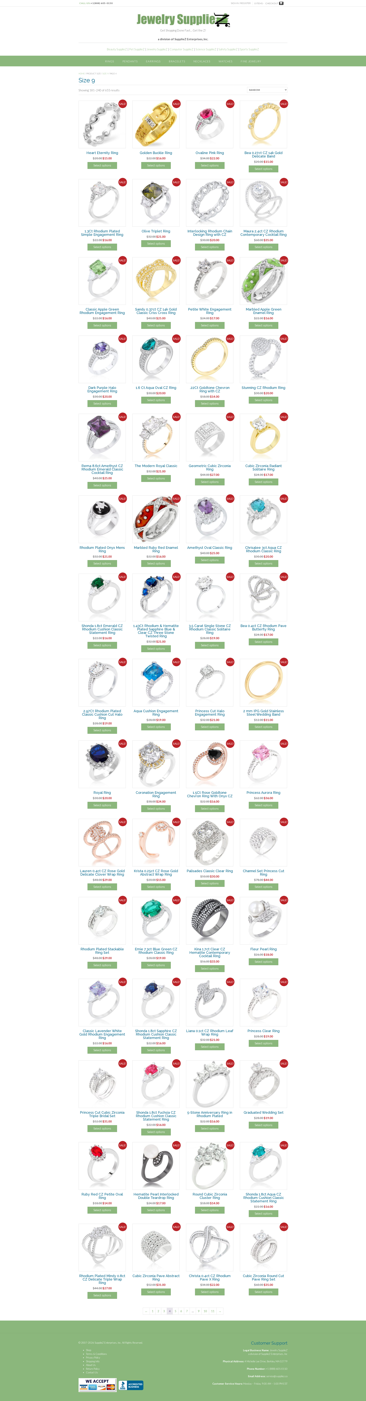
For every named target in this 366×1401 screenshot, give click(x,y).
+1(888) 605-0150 (102, 3)
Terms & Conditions (96, 1353)
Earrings (153, 61)
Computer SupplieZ (181, 49)
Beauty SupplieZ (117, 49)
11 (212, 1311)
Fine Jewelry (251, 61)
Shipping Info (92, 1361)
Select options (102, 165)
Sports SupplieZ (249, 49)
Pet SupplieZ (137, 49)
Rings (109, 61)
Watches (225, 61)
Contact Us (92, 1372)
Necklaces (201, 61)
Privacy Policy (93, 1357)
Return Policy (93, 1368)
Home (82, 73)
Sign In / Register (241, 3)
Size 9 (105, 73)
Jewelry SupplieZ (157, 49)
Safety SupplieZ (228, 49)
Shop (88, 1350)
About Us (91, 1364)
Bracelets (177, 61)
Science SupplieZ (206, 49)
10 (205, 1311)
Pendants (130, 61)
